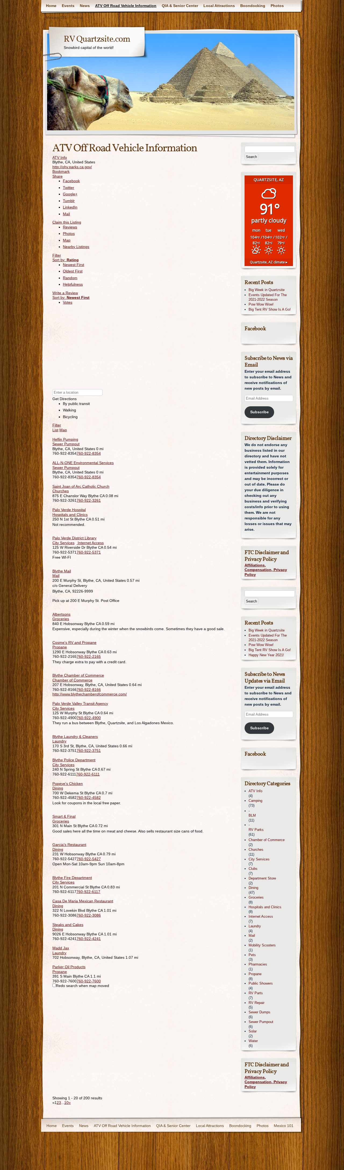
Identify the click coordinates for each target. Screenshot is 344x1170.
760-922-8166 (89, 689)
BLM (252, 815)
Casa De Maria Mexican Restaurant (82, 901)
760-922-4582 (89, 797)
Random (70, 278)
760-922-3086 (89, 915)
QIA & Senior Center (180, 5)
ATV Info (59, 157)
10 (66, 1102)
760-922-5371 (89, 552)
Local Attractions (219, 5)
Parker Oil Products (68, 967)
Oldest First (73, 271)
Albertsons (61, 614)
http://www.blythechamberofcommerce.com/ (89, 694)
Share (57, 176)
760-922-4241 (89, 938)
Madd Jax (60, 948)
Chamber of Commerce (72, 680)
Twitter (68, 187)
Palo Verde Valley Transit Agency (80, 703)
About (77, 17)
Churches (60, 491)
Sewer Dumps (259, 1012)
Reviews (70, 227)
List (55, 430)
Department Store (262, 878)
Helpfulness (73, 284)
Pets (252, 955)
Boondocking (252, 5)
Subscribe (259, 412)
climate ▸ (269, 262)
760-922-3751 (89, 750)
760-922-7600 (89, 981)
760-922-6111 (88, 774)
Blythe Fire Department (72, 877)
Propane (59, 647)
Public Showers (261, 983)
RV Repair (256, 1003)
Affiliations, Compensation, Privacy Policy (266, 570)
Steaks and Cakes (67, 925)
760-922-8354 (89, 453)
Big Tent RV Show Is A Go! (270, 309)
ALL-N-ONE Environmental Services (83, 463)
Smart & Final (64, 816)
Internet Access (90, 543)
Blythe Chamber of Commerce (78, 675)
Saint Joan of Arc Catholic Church (80, 486)
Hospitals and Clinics (70, 514)
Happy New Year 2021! (266, 655)
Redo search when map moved (82, 986)
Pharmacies (258, 964)
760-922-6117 (88, 891)
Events (68, 5)
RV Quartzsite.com (97, 39)
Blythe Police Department (73, 760)
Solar (253, 1031)
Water (253, 1041)
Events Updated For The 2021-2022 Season (268, 297)
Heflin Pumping (65, 439)
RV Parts (256, 993)
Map (66, 240)
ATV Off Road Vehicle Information (125, 5)
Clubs (253, 869)
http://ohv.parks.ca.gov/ (72, 167)
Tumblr (69, 201)
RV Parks (256, 830)
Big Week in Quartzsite (267, 290)
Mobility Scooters (262, 945)
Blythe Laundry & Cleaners (75, 736)
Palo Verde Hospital (69, 510)
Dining (57, 788)
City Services (63, 543)
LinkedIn (70, 207)
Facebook (71, 181)
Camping (255, 801)
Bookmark (61, 171)
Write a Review (65, 293)
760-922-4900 (89, 718)
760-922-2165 (89, 656)
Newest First (73, 265)
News (85, 5)
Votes (67, 302)
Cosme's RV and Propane (74, 642)
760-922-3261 (89, 500)
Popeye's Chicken (67, 783)
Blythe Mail (61, 571)
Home (51, 5)
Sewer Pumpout (66, 444)
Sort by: (65, 260)
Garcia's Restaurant (69, 844)
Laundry (59, 741)
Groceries (60, 619)
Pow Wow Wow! (261, 304)
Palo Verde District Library (74, 538)
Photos (277, 5)
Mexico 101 (56, 17)
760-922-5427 (89, 859)
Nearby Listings (76, 247)
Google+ (70, 194)
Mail (66, 214)
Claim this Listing (66, 222)
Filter (56, 255)
